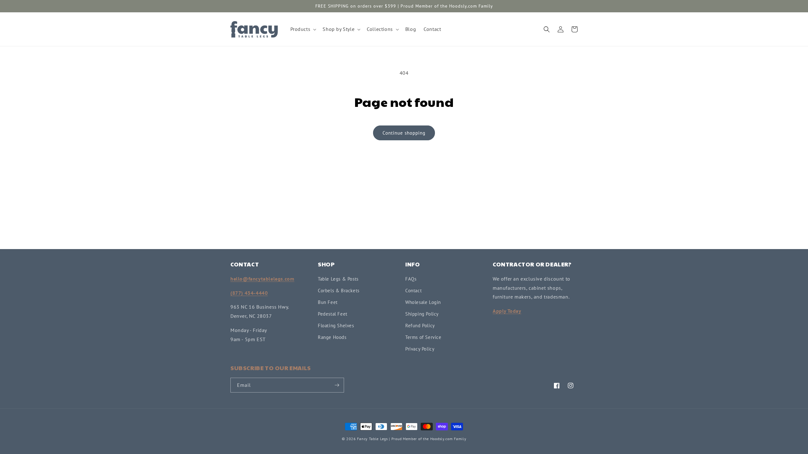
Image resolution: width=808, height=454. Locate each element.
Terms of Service (423, 337)
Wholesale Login (423, 302)
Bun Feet (328, 302)
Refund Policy (420, 326)
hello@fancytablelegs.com (262, 279)
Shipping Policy (422, 314)
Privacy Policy (419, 349)
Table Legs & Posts (338, 279)
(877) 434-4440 (249, 293)
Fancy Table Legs (372, 438)
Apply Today (507, 311)
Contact (413, 291)
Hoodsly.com (441, 438)
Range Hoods (332, 337)
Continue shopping (404, 133)
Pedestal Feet (333, 314)
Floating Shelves (336, 326)
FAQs (410, 279)
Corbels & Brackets (338, 291)
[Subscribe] (337, 385)
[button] (303, 29)
